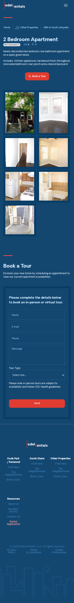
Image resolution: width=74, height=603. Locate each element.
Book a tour (13, 480)
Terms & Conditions (33, 551)
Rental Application (13, 523)
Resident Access (13, 510)
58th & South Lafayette (56, 28)
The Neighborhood (13, 473)
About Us (13, 504)
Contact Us (13, 517)
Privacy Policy (11, 551)
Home (7, 28)
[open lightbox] (19, 112)
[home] (14, 5)
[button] (66, 5)
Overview (13, 467)
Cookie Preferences (59, 551)
